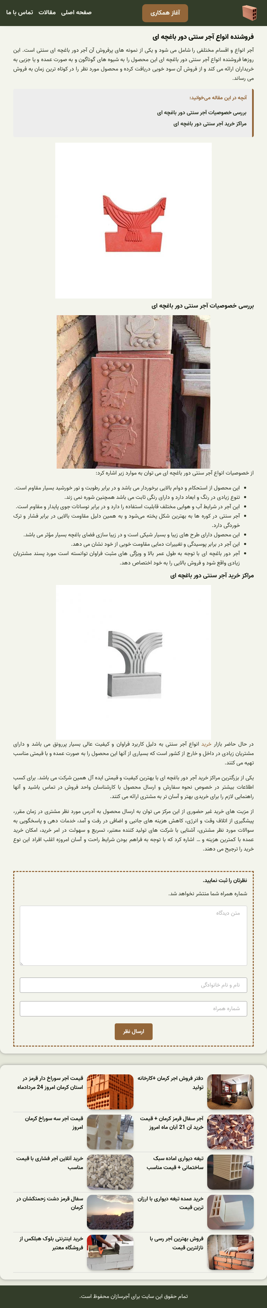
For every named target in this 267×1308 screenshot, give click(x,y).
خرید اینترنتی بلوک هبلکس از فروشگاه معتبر (51, 1243)
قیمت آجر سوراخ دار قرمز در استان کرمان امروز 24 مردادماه (50, 1083)
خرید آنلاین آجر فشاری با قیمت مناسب (49, 1163)
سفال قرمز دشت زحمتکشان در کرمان (49, 1204)
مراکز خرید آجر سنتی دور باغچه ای (209, 123)
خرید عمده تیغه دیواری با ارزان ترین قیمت (170, 1204)
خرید (206, 744)
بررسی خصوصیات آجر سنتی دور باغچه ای (201, 112)
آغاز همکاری (165, 13)
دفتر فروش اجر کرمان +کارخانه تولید (170, 1083)
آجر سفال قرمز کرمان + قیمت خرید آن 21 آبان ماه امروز (171, 1123)
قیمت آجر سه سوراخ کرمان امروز (54, 1123)
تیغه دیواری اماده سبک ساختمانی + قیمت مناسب (175, 1163)
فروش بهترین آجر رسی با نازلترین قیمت (176, 1243)
